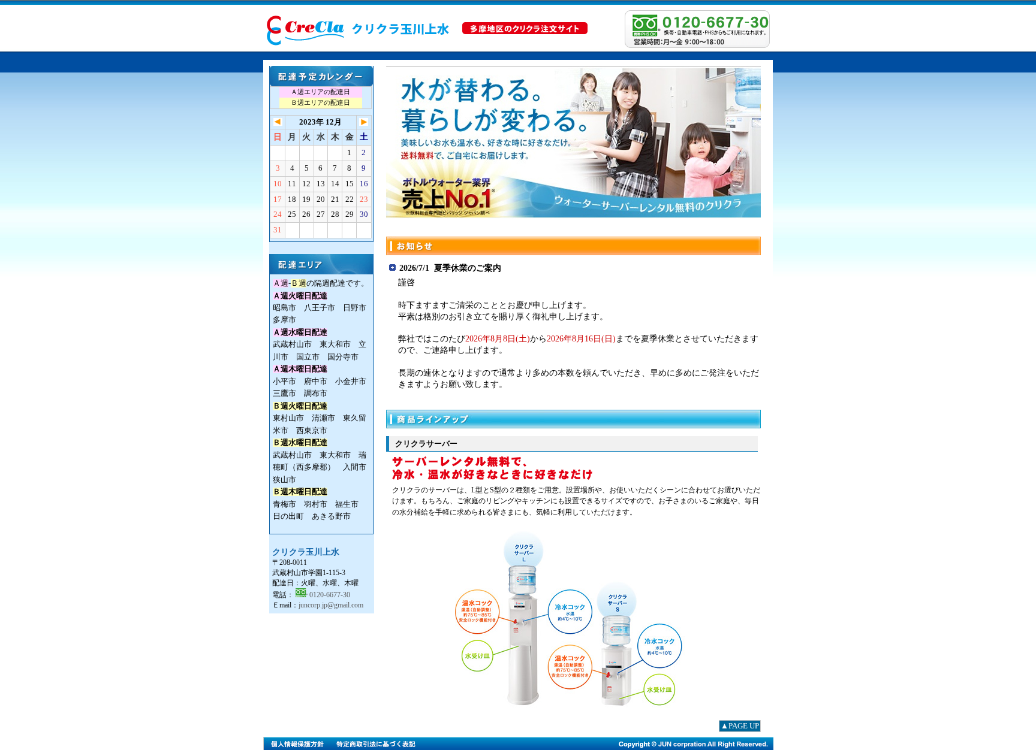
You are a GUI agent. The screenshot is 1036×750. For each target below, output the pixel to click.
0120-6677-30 (329, 595)
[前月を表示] (277, 123)
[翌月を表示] (363, 123)
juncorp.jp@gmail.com (331, 605)
